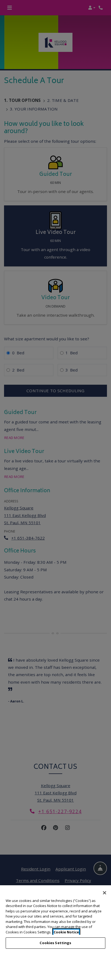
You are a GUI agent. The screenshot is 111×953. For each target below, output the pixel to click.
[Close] (104, 893)
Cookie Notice (66, 932)
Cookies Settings (55, 942)
